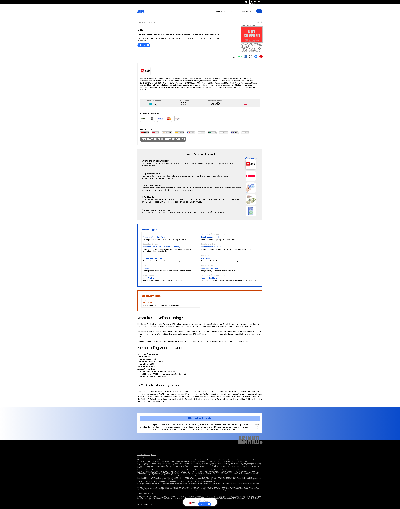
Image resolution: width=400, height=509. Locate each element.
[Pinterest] (261, 56)
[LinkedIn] (245, 56)
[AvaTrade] (257, 428)
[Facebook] (255, 56)
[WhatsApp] (240, 56)
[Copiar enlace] (234, 56)
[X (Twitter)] (250, 56)
